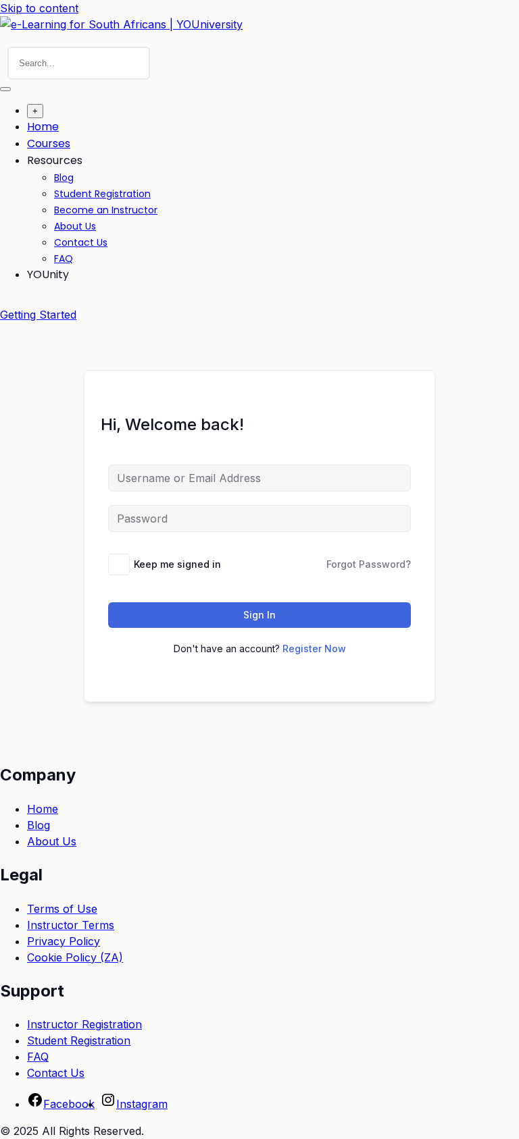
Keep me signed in (177, 564)
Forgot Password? (368, 564)
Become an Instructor (105, 210)
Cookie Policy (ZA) (75, 957)
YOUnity (48, 274)
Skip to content (39, 8)
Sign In (259, 614)
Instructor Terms (70, 925)
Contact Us (80, 242)
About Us (75, 226)
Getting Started (38, 314)
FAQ (63, 258)
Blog (64, 177)
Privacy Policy (63, 941)
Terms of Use (62, 909)
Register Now (314, 648)
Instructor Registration (84, 1024)
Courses (48, 143)
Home (43, 126)
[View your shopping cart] (7, 302)
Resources (54, 160)
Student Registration (102, 194)
